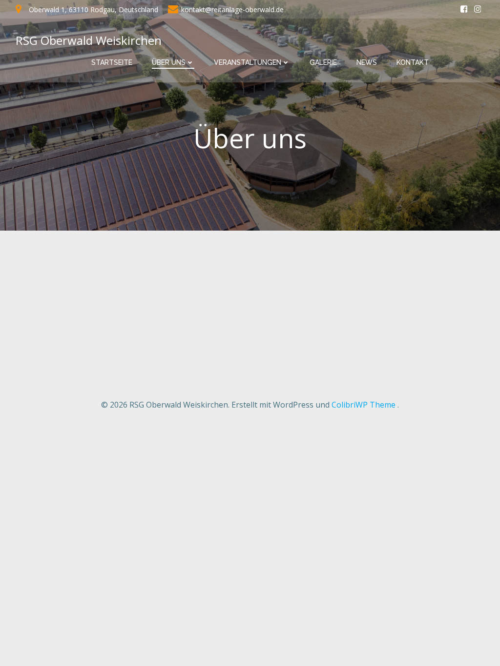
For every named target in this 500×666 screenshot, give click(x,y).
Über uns (169, 62)
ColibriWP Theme (364, 404)
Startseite (111, 62)
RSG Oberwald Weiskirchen (89, 40)
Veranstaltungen (247, 62)
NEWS (366, 62)
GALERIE (323, 62)
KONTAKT (412, 62)
